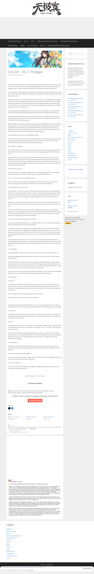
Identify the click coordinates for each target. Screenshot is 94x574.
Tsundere (52, 427)
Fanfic (69, 135)
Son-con (26, 41)
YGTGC (70, 160)
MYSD (32, 41)
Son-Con (12, 425)
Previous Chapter (30, 376)
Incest (30, 427)
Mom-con (42, 45)
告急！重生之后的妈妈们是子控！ (20, 428)
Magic (34, 427)
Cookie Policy (30, 570)
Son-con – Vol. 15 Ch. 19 (14, 416)
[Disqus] (35, 457)
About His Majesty (12, 45)
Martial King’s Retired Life (14, 41)
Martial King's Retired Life (75, 137)
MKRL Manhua (72, 139)
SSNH (69, 151)
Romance (43, 427)
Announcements (72, 133)
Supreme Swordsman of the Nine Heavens (58, 45)
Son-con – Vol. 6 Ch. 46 (49, 416)
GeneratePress (49, 564)
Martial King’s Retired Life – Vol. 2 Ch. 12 (19, 432)
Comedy (22, 427)
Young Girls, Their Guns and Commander (47, 41)
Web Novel (58, 427)
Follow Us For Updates (75, 169)
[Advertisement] (47, 28)
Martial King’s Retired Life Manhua (68, 41)
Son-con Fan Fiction (32, 45)
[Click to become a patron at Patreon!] (35, 402)
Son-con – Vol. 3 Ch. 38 (31, 416)
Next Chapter (41, 376)
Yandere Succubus (73, 157)
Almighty (22, 45)
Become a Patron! (73, 200)
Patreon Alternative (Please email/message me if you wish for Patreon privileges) (74, 219)
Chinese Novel (16, 427)
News (69, 146)
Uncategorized (72, 155)
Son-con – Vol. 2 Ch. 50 (15, 430)
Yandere (10, 428)
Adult (11, 427)
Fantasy (27, 427)
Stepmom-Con (72, 153)
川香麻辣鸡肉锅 (32, 428)
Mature (38, 427)
